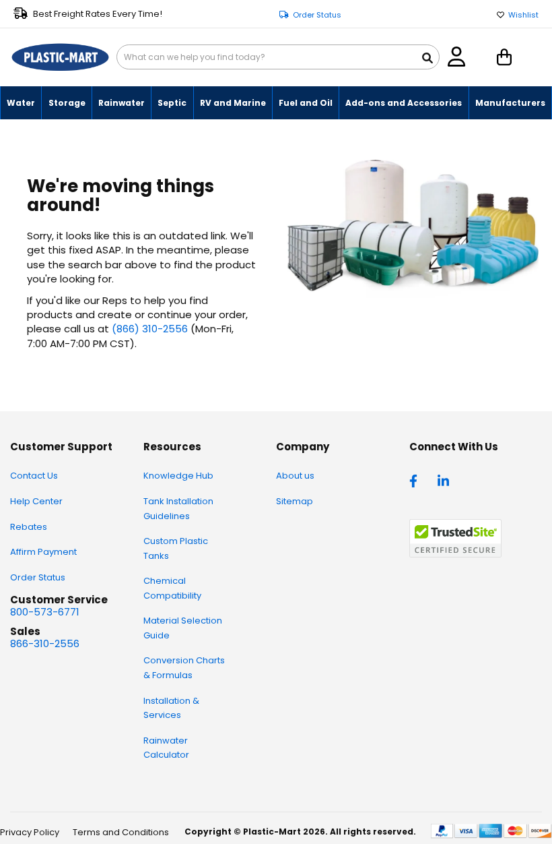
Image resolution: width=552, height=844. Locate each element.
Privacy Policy (29, 832)
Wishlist (523, 15)
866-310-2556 (44, 643)
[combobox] (278, 56)
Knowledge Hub (178, 475)
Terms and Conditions (121, 832)
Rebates (28, 526)
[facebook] (416, 480)
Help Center (36, 501)
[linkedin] (445, 480)
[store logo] (60, 57)
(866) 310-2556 (150, 329)
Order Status (317, 15)
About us (295, 475)
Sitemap (294, 501)
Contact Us (34, 475)
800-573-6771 (44, 612)
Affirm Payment (43, 551)
